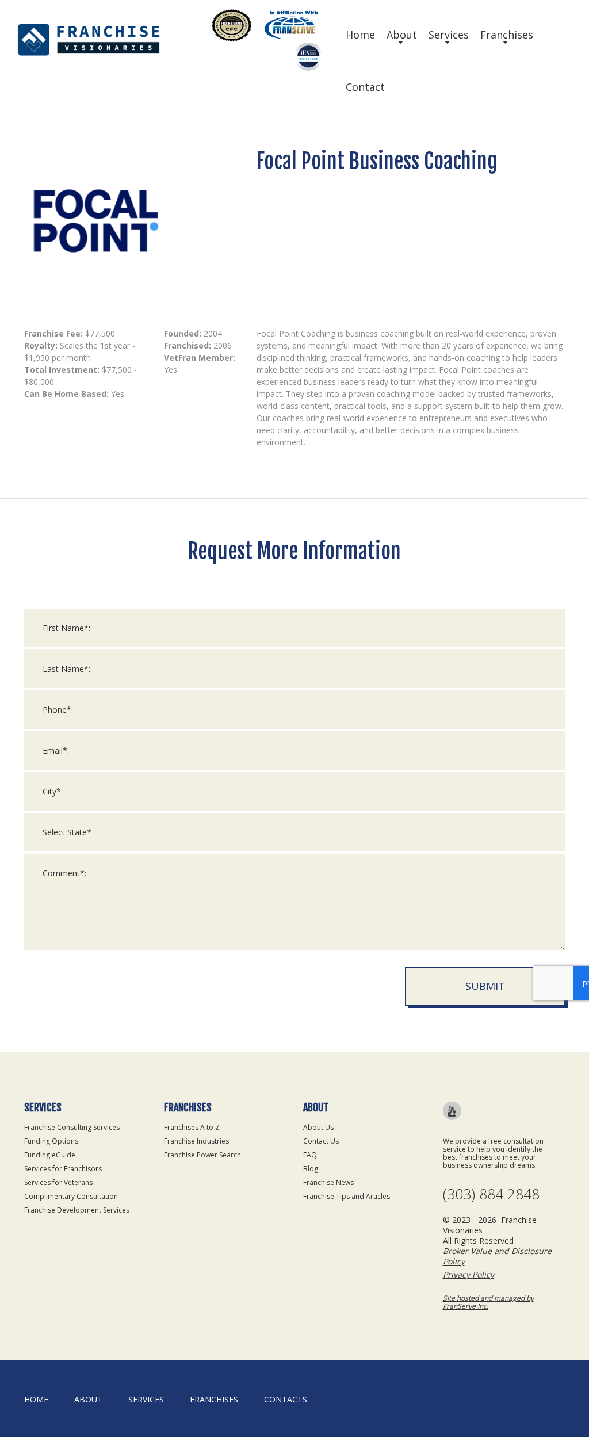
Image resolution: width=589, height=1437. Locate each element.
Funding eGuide (49, 1155)
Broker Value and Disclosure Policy (497, 1256)
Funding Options (51, 1141)
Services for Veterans (58, 1182)
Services (449, 34)
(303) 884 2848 (491, 1194)
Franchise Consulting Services (72, 1127)
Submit (485, 986)
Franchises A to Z (192, 1127)
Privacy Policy (468, 1274)
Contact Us (321, 1141)
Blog (310, 1169)
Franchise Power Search (202, 1155)
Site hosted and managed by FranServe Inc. (488, 1302)
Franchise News (328, 1182)
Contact (365, 87)
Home (360, 34)
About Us (318, 1127)
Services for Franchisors (63, 1169)
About (402, 34)
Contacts (285, 1399)
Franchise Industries (196, 1141)
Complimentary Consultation (71, 1196)
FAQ (310, 1155)
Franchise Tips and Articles (346, 1196)
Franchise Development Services (76, 1210)
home (36, 1399)
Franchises (506, 34)
